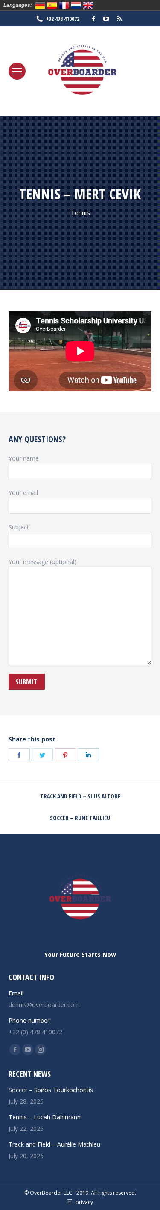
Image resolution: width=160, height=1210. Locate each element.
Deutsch (40, 5)
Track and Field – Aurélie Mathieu (54, 1144)
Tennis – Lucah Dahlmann (45, 1117)
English (88, 5)
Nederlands (76, 5)
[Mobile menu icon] (17, 71)
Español (52, 5)
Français (64, 5)
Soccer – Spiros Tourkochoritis (51, 1090)
